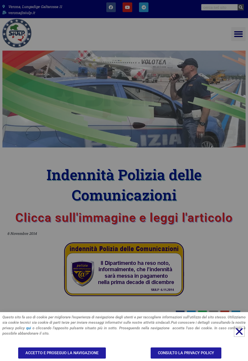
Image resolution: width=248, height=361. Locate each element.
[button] (239, 331)
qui (28, 328)
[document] (124, 180)
